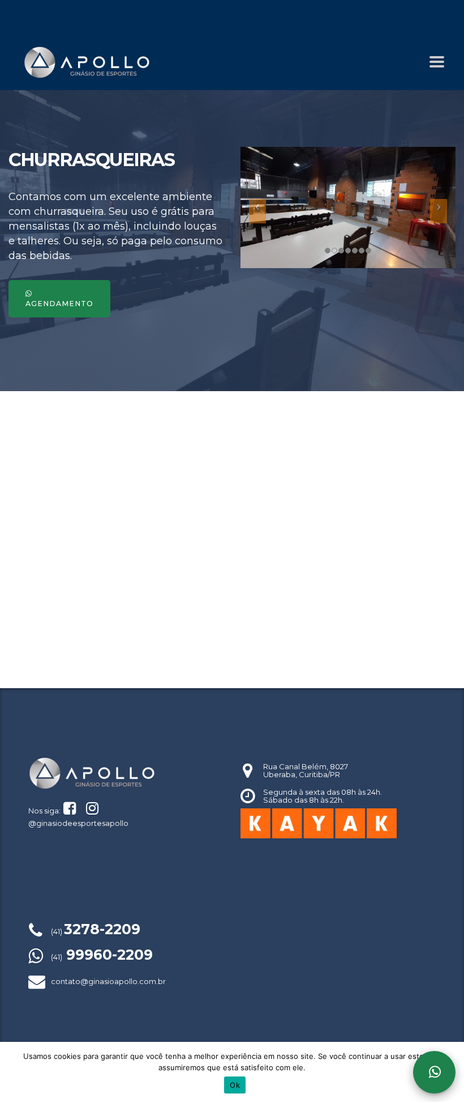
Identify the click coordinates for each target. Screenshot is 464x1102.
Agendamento (59, 303)
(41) (95, 931)
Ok (235, 1085)
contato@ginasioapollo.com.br (108, 981)
